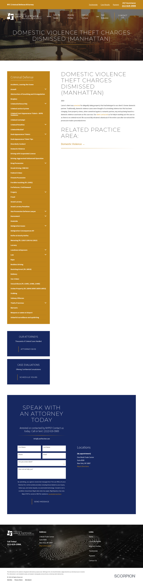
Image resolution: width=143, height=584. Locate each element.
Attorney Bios (28, 349)
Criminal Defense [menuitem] (85, 16)
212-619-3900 (129, 6)
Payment (116, 4)
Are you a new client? (25, 462)
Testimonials (93, 4)
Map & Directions (83, 466)
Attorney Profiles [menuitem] (71, 16)
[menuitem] (22, 84)
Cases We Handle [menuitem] (56, 16)
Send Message (41, 502)
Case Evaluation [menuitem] (104, 16)
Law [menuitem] (97, 16)
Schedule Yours (28, 377)
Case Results (105, 4)
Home (91, 537)
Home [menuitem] (49, 16)
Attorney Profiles (95, 546)
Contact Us (122, 16)
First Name (22, 447)
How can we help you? (25, 469)
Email (45, 454)
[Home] (24, 16)
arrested (77, 105)
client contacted (102, 114)
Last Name (46, 447)
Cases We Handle (95, 541)
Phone (20, 454)
